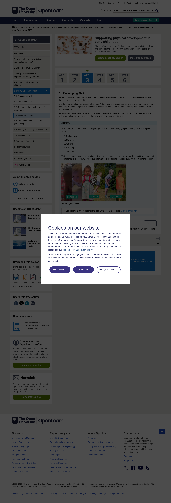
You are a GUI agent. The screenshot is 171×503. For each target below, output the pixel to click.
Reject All (83, 270)
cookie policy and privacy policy (77, 250)
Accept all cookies (60, 270)
